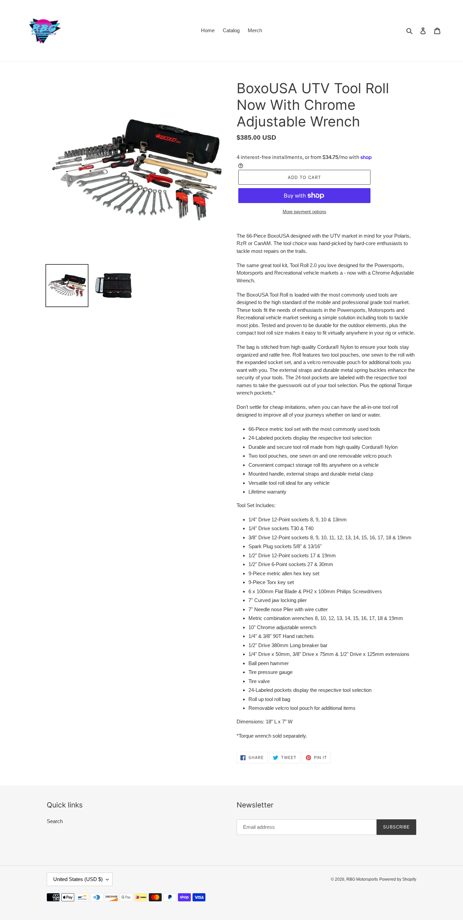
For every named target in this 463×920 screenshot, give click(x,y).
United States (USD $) (78, 879)
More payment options (304, 211)
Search (55, 821)
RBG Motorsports (362, 879)
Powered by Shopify (397, 879)
